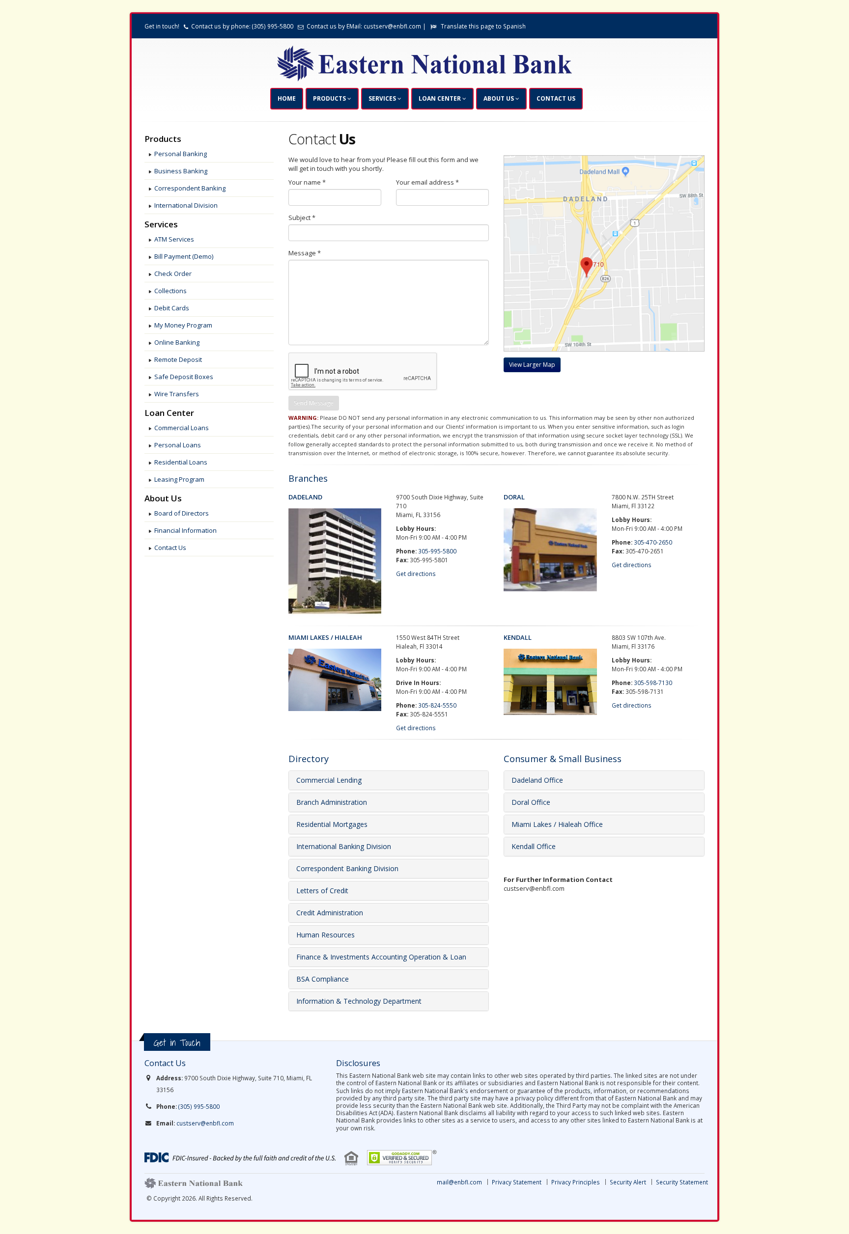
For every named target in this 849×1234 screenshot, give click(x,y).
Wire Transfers (176, 393)
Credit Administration (329, 912)
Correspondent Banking (190, 188)
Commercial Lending (329, 780)
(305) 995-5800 (199, 1106)
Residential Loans (180, 462)
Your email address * (427, 182)
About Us (499, 98)
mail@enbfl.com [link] (459, 1182)
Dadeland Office (537, 780)
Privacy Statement (516, 1182)
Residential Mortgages (332, 824)
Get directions (416, 573)
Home (287, 98)
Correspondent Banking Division (347, 868)
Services (382, 98)
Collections (170, 290)
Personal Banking (180, 153)
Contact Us (556, 98)
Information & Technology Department (359, 1001)
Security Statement (682, 1182)
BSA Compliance (322, 979)
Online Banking (176, 342)
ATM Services (174, 239)
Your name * (307, 182)
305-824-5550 (437, 705)
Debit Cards (171, 307)
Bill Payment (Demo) (183, 256)
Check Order (173, 273)
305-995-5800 (437, 551)
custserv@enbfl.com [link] (205, 1123)
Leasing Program (179, 479)
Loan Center (440, 98)
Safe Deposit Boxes (183, 376)
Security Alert (628, 1182)
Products (330, 98)
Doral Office (530, 802)
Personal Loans (177, 444)
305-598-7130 (653, 682)
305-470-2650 (653, 542)
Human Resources (325, 934)
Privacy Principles (575, 1182)
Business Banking (180, 170)
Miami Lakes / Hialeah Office (557, 824)
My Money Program (183, 325)
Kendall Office (533, 846)
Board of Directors (181, 513)
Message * (304, 252)
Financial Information (185, 530)
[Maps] (532, 360)
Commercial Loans (181, 427)
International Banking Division (343, 846)
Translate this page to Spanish (483, 26)
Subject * (301, 217)
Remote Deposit (178, 359)
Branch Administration (331, 802)
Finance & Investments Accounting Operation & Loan (381, 956)
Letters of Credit (322, 890)
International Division (186, 205)
